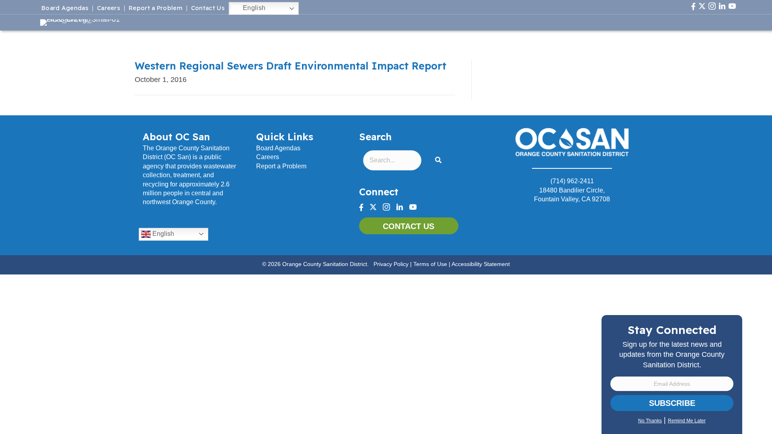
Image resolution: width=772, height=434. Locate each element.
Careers (108, 8)
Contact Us (208, 8)
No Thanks (650, 421)
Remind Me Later (687, 421)
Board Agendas (64, 8)
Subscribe (672, 403)
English (253, 7)
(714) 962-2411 (572, 181)
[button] (439, 160)
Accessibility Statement (481, 264)
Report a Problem (156, 8)
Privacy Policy (391, 264)
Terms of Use (430, 264)
